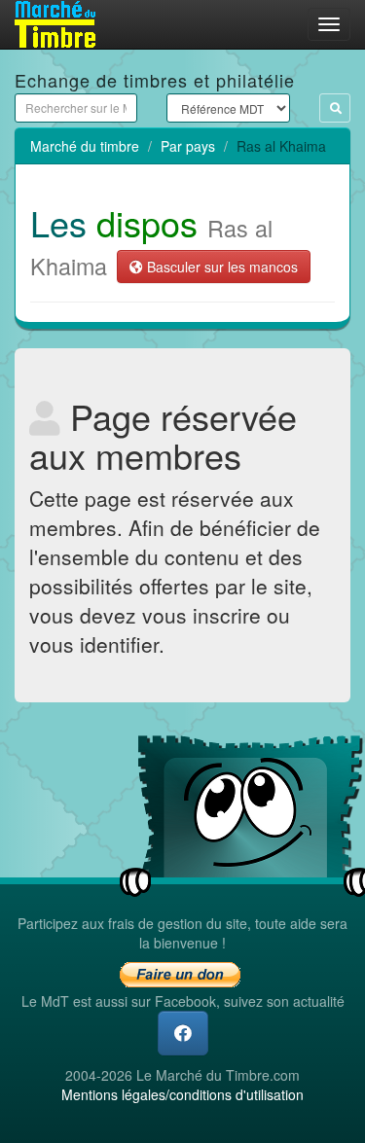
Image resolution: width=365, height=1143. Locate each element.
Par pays (188, 146)
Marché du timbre (84, 146)
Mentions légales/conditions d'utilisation (182, 1094)
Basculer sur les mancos (220, 266)
